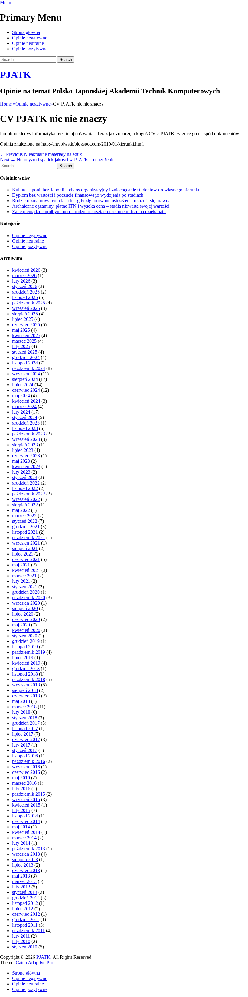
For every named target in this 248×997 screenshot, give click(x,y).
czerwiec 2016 (26, 772)
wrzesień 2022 (26, 499)
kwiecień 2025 (26, 335)
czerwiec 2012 (26, 914)
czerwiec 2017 (26, 739)
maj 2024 (21, 395)
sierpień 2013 (25, 859)
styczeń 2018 (24, 717)
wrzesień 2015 (26, 799)
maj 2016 (21, 777)
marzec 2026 (24, 275)
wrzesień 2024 (26, 373)
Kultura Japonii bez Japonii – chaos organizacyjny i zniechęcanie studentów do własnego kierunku (106, 189)
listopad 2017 (25, 728)
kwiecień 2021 (26, 570)
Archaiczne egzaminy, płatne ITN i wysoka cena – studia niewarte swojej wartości (90, 206)
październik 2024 (28, 368)
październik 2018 (28, 679)
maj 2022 (21, 510)
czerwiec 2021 (26, 559)
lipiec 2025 (22, 319)
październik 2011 (28, 930)
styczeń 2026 (24, 286)
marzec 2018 (24, 706)
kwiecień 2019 (26, 663)
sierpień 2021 (25, 548)
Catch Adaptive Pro (34, 962)
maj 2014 (21, 826)
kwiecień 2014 (26, 832)
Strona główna (26, 32)
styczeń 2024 (24, 417)
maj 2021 (21, 564)
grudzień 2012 (26, 897)
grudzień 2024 (26, 357)
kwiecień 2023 (26, 466)
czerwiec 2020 (26, 619)
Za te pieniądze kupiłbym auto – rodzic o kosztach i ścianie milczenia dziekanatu (89, 211)
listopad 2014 (25, 815)
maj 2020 (21, 624)
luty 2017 (21, 744)
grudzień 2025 (26, 291)
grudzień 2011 (25, 919)
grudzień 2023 (26, 422)
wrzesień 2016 (26, 766)
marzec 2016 (24, 783)
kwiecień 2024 (26, 401)
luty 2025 (21, 346)
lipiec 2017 (22, 734)
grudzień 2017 (26, 723)
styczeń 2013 (24, 892)
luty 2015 (21, 810)
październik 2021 (28, 537)
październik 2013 (28, 848)
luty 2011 (21, 935)
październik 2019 (28, 652)
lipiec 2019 (22, 657)
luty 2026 (21, 281)
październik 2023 (28, 433)
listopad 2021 (25, 532)
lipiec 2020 (22, 613)
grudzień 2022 (26, 482)
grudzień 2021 (26, 526)
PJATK (15, 74)
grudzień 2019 (26, 641)
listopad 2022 (25, 488)
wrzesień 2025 (26, 308)
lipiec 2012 (22, 908)
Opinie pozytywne (29, 48)
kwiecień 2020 (26, 630)
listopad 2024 (25, 362)
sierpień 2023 (25, 444)
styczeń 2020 (24, 635)
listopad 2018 (25, 673)
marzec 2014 (24, 837)
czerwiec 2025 (26, 324)
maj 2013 (21, 875)
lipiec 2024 (22, 384)
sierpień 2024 (25, 379)
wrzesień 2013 (26, 854)
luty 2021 (21, 581)
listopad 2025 (25, 297)
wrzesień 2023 (26, 439)
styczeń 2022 (24, 521)
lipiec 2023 (22, 450)
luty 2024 (21, 412)
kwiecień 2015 (26, 804)
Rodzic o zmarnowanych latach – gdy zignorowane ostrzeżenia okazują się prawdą (91, 200)
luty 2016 (21, 788)
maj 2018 (21, 701)
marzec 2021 (24, 575)
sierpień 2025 (25, 313)
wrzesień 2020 (26, 603)
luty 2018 (21, 712)
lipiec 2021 (22, 553)
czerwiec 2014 (26, 821)
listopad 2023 (25, 428)
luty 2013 (21, 886)
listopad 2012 (25, 903)
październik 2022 (28, 493)
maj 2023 (21, 461)
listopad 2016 (25, 755)
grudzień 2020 (26, 592)
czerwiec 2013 (26, 870)
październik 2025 (28, 302)
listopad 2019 (25, 646)
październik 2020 (28, 597)
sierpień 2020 (25, 608)
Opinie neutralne (28, 43)
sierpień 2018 (25, 690)
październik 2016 (28, 761)
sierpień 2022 (25, 504)
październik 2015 (28, 794)
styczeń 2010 (24, 946)
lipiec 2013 (22, 865)
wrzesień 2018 (26, 684)
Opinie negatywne (29, 37)
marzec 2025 (24, 341)
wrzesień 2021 (26, 542)
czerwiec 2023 (26, 455)
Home (7, 103)
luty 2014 (21, 843)
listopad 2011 (25, 925)
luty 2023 (21, 472)
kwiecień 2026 (26, 270)
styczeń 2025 (24, 351)
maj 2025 (21, 330)
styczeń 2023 (24, 477)
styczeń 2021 (24, 586)
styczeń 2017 (24, 750)
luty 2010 (21, 941)
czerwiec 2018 (26, 695)
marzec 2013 (24, 881)
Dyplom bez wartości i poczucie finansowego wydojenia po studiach (77, 195)
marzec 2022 (24, 515)
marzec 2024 (24, 406)
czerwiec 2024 (26, 390)
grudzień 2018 (26, 668)
